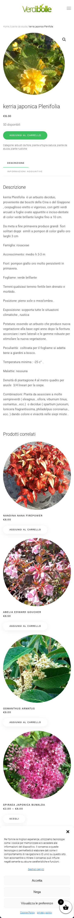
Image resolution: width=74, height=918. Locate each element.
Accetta (37, 880)
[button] (68, 831)
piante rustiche (19, 148)
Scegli (14, 818)
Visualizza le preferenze (37, 903)
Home (6, 26)
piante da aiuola (19, 26)
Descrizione (15, 163)
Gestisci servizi (36, 869)
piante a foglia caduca (44, 145)
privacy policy (44, 912)
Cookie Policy (27, 912)
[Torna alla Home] (37, 8)
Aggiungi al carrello (25, 135)
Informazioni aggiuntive (25, 171)
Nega (37, 892)
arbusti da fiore (23, 145)
